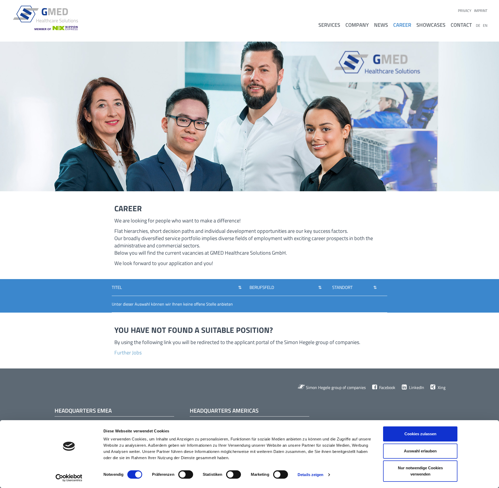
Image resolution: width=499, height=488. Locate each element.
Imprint (480, 10)
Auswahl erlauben (420, 451)
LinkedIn (416, 387)
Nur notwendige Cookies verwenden (420, 471)
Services (329, 25)
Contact (461, 25)
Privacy (464, 10)
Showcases (430, 25)
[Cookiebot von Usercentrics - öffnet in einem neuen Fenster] (69, 478)
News (381, 25)
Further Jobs (128, 352)
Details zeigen (310, 474)
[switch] (185, 475)
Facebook (386, 387)
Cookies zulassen (420, 434)
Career (402, 25)
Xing (441, 387)
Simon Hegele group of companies (335, 387)
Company (357, 25)
